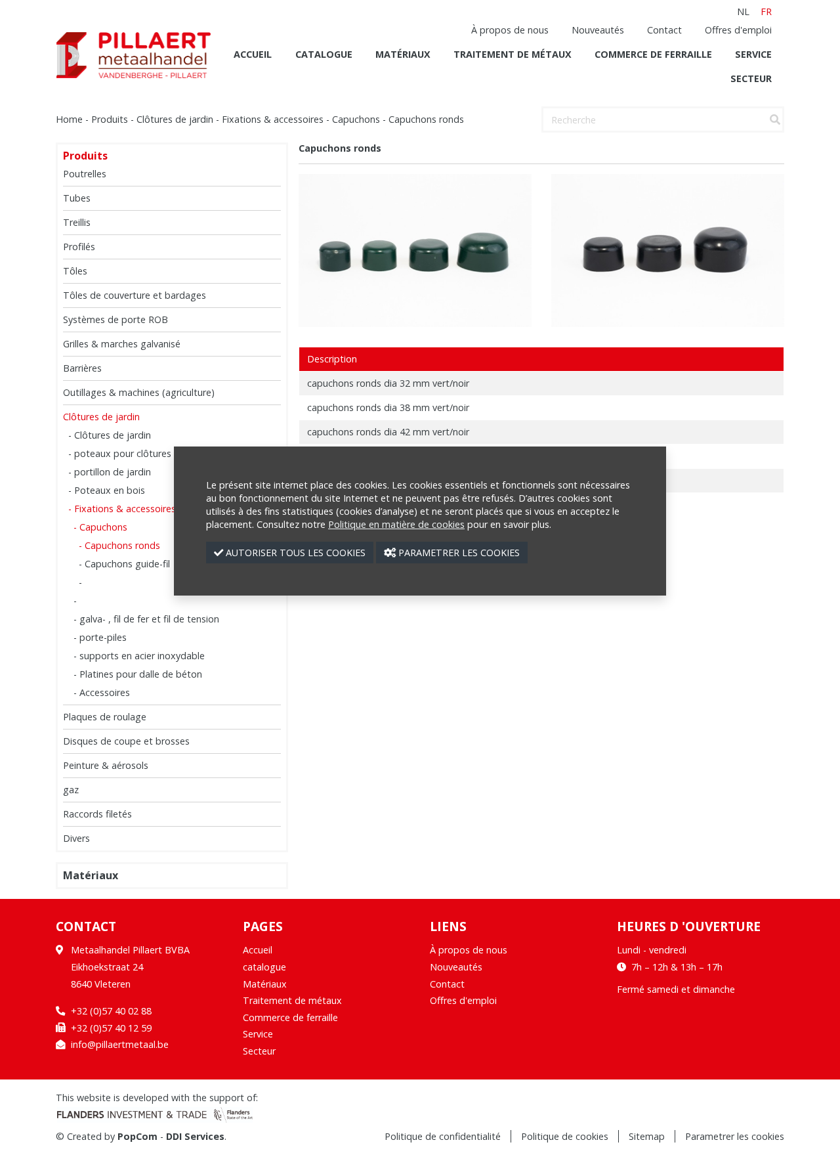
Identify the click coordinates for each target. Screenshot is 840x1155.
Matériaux (402, 54)
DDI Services (195, 1136)
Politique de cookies (564, 1136)
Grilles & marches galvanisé (121, 344)
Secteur (751, 78)
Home (69, 119)
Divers (76, 838)
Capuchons (356, 119)
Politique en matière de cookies (396, 524)
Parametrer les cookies (734, 1136)
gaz (71, 789)
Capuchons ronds (426, 119)
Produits (109, 119)
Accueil (253, 54)
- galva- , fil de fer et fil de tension (146, 619)
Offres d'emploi (738, 30)
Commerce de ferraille (653, 54)
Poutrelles (84, 173)
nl (743, 11)
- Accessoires (102, 692)
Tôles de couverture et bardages (134, 295)
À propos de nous (510, 30)
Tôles (75, 271)
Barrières (82, 368)
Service (753, 54)
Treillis (77, 222)
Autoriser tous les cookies (294, 552)
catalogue (323, 54)
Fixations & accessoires (273, 119)
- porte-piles (100, 637)
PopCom (137, 1136)
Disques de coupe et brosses (126, 741)
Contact (664, 30)
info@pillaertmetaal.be (120, 1044)
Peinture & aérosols (105, 765)
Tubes (77, 198)
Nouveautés (598, 30)
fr (766, 11)
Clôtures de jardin (174, 119)
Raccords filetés (97, 814)
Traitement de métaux (512, 54)
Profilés (79, 246)
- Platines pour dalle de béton (138, 674)
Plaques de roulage (104, 716)
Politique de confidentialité (443, 1136)
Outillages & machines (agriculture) (139, 392)
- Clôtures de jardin (109, 435)
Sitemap (647, 1136)
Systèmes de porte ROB (115, 319)
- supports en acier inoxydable (139, 655)
